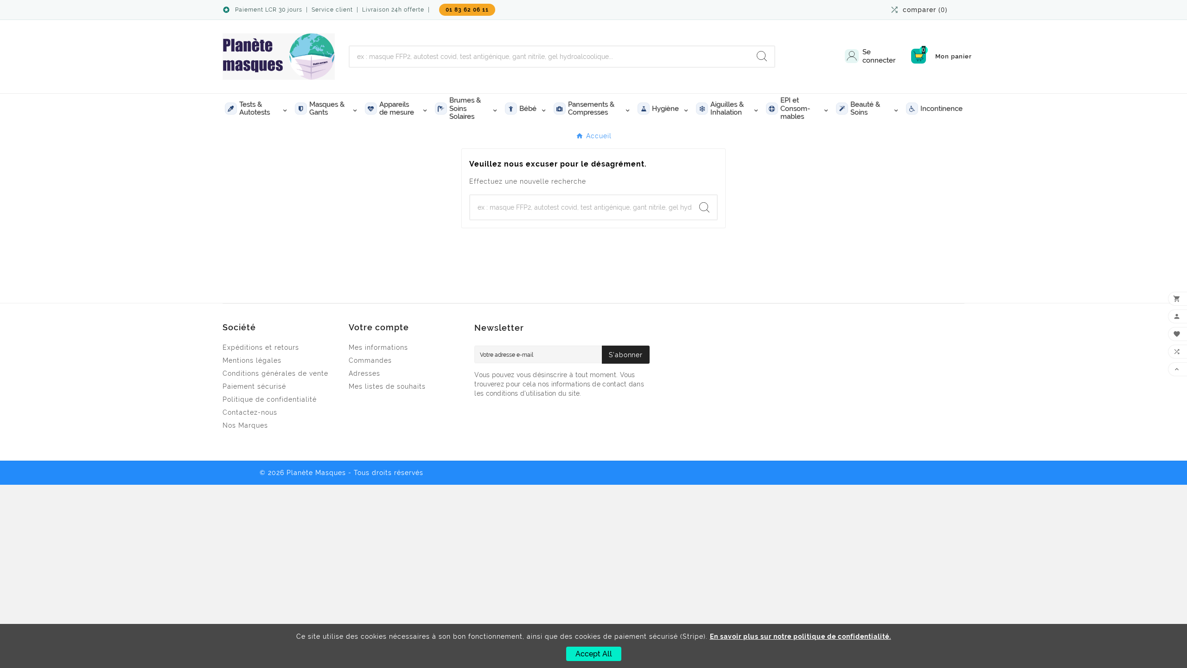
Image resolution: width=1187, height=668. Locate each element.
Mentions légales (252, 360)
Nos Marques (245, 425)
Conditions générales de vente (275, 373)
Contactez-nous (250, 412)
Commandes (370, 360)
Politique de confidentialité (270, 399)
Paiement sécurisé (254, 386)
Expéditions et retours (261, 347)
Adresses (364, 373)
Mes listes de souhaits (387, 386)
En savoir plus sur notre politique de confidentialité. (800, 636)
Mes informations (378, 347)
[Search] (762, 56)
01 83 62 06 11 (467, 9)
